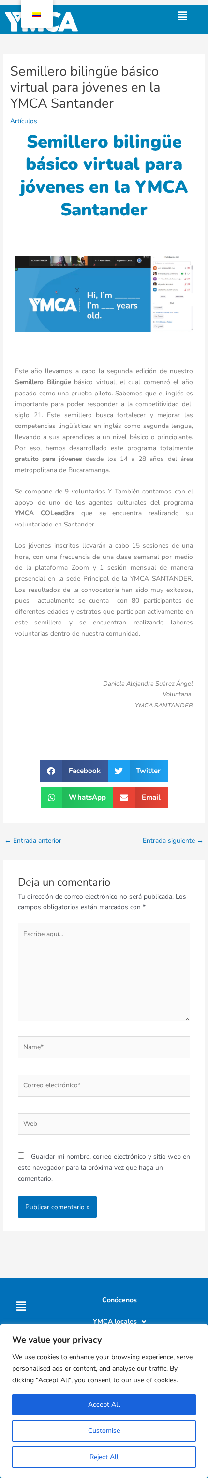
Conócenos (119, 1300)
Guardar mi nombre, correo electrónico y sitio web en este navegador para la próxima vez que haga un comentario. (104, 1167)
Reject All (104, 1457)
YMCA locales (115, 1321)
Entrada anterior (32, 840)
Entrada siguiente (173, 840)
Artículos (23, 121)
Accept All (104, 1404)
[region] (104, 1401)
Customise (104, 1430)
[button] (182, 16)
